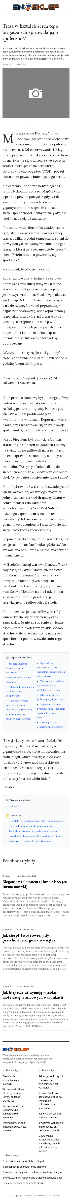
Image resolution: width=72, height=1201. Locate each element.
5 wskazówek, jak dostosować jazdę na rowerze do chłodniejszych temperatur (50, 1101)
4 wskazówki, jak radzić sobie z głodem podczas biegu (32, 1177)
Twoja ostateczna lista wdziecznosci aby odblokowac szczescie (50, 685)
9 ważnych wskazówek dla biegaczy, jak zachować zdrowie (51, 1126)
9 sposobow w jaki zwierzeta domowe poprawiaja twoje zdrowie (19, 705)
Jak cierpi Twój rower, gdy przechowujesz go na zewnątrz (29, 938)
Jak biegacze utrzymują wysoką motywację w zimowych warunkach (33, 995)
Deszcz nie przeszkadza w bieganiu (11, 1080)
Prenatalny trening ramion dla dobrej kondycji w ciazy (37, 821)
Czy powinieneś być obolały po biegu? (23, 1161)
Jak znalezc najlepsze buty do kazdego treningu (33, 831)
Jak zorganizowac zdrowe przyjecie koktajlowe (16, 668)
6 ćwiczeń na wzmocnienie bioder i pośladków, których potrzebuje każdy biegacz (50, 1143)
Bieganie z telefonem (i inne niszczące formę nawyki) (35, 884)
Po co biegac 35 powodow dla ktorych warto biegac (35, 836)
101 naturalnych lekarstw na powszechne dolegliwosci (20, 691)
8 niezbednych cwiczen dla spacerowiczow (31, 826)
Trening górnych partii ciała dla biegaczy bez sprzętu (15, 1126)
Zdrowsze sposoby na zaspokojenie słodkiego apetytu (32, 1172)
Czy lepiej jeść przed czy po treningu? (23, 1183)
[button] (4, 6)
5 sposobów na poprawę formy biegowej (24, 1166)
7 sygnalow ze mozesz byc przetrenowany (30, 841)
